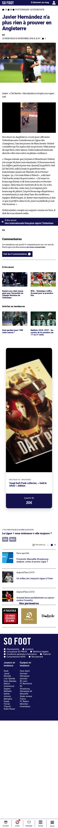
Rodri (6, 671)
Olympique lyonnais (24, 677)
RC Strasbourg (25, 687)
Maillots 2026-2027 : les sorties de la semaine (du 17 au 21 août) (42, 315)
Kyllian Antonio (7, 695)
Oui (5, 539)
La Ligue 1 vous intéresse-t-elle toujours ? (27, 533)
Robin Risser (9, 709)
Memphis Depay (8, 700)
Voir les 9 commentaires (15, 254)
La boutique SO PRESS (17, 651)
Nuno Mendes (10, 681)
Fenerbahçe (25, 706)
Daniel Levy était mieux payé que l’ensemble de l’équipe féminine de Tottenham (13, 277)
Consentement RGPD (16, 657)
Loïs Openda (9, 678)
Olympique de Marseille (26, 692)
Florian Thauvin (7, 705)
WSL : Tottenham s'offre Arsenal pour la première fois (42, 275)
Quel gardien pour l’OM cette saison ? (13, 314)
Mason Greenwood (9, 684)
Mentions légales (41, 651)
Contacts (29, 649)
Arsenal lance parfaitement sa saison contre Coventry (27, 589)
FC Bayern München (24, 702)
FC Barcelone (26, 683)
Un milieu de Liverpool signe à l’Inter (19, 570)
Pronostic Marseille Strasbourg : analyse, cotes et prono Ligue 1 (28, 552)
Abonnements (13, 649)
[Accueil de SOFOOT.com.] (8, 2)
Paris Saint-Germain (25, 672)
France (23, 699)
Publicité (47, 654)
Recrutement (37, 657)
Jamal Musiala (7, 674)
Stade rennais (26, 696)
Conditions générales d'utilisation (22, 654)
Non (12, 539)
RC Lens (23, 681)
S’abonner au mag (40, 2)
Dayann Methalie (8, 690)
